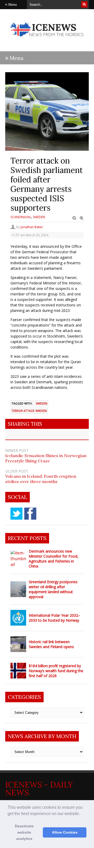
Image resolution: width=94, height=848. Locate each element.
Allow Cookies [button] (65, 832)
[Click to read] (18, 558)
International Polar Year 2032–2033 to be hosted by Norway (54, 618)
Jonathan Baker (32, 227)
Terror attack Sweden (29, 411)
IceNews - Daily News (39, 788)
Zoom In (82, 218)
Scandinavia (20, 217)
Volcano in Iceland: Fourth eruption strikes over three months (40, 479)
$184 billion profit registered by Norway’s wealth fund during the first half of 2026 (56, 670)
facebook (30, 514)
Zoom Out (74, 218)
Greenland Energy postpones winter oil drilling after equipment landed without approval (53, 589)
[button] (82, 814)
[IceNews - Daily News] (47, 39)
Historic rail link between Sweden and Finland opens (51, 644)
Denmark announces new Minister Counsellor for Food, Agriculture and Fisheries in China (53, 559)
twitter (16, 514)
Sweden (39, 217)
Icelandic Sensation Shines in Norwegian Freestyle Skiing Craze (45, 458)
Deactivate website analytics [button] (24, 832)
